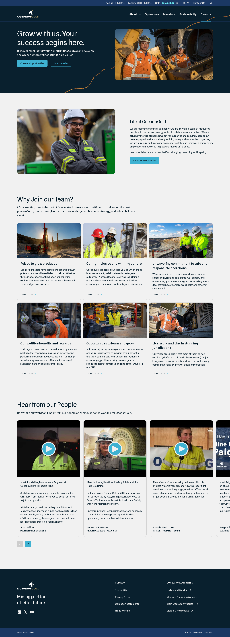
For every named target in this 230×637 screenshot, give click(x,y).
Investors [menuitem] (169, 14)
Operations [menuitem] (152, 14)
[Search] (211, 3)
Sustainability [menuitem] (187, 14)
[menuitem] (199, 3)
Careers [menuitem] (206, 14)
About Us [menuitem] (135, 14)
